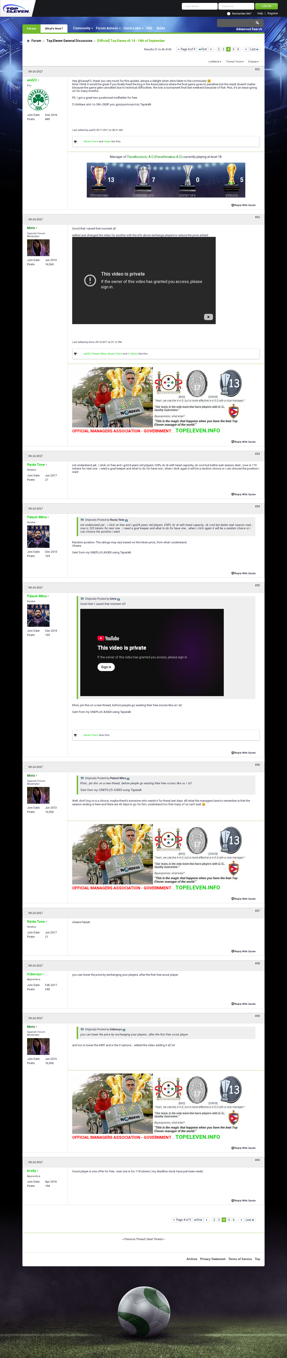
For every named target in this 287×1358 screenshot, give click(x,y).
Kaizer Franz (91, 141)
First (204, 49)
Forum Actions (107, 28)
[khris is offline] (38, 247)
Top (257, 1259)
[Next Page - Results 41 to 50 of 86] (246, 49)
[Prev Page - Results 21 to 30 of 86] (211, 49)
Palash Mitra (99, 353)
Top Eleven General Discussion (69, 41)
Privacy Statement (212, 1259)
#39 (257, 1016)
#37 (257, 910)
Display (252, 61)
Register (272, 13)
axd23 (87, 353)
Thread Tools (234, 61)
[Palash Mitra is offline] (38, 536)
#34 (257, 506)
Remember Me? (241, 13)
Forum (31, 28)
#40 (257, 1160)
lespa (107, 141)
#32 (257, 217)
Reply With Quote (245, 205)
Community (81, 28)
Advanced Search (249, 29)
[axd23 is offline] (38, 100)
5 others (133, 353)
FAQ (149, 28)
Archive (192, 1259)
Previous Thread (134, 1239)
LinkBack (214, 61)
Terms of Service (240, 1259)
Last (253, 49)
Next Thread (155, 1239)
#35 (257, 585)
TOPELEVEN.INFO (197, 430)
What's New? (54, 28)
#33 (257, 453)
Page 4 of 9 (188, 49)
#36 (257, 764)
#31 (257, 69)
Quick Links (132, 28)
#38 (257, 963)
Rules (161, 28)
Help (260, 13)
